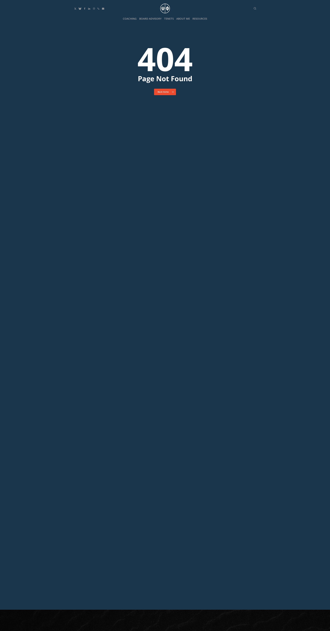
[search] (255, 8)
